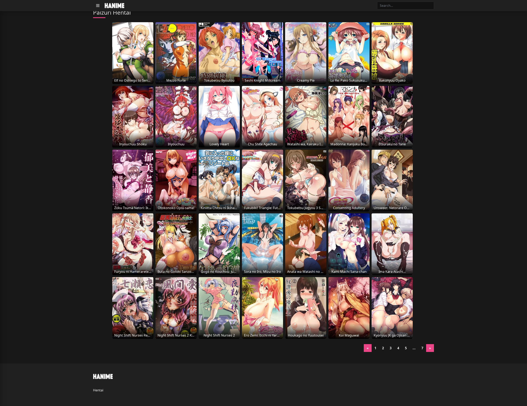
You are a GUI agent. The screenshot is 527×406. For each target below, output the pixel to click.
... (414, 348)
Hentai (98, 390)
